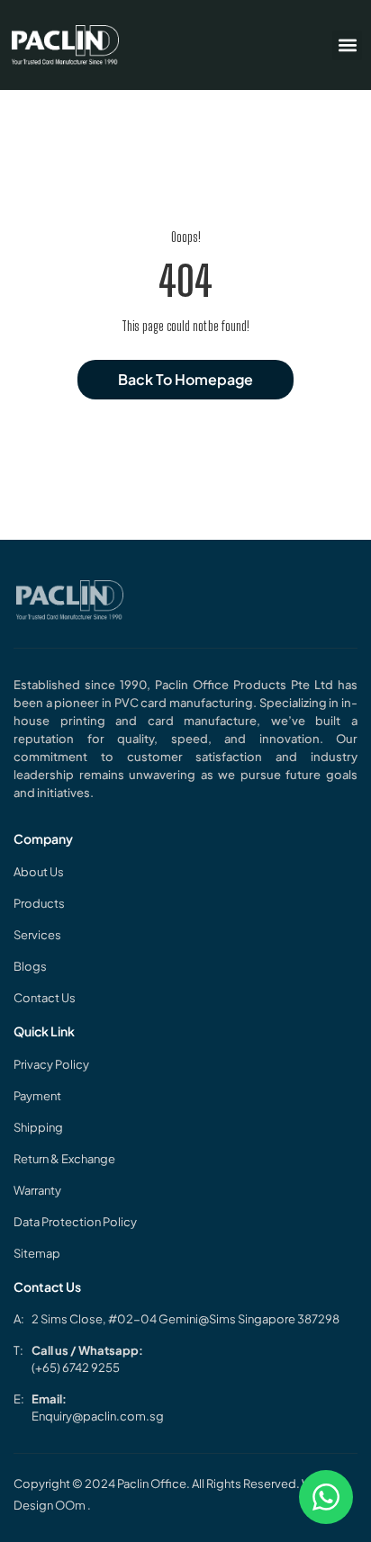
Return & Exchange (64, 1159)
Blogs (30, 966)
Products (39, 903)
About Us (39, 872)
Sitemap (37, 1253)
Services (37, 935)
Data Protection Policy (75, 1222)
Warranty (37, 1190)
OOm (71, 1505)
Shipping (38, 1127)
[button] (347, 45)
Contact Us (45, 998)
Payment (37, 1096)
